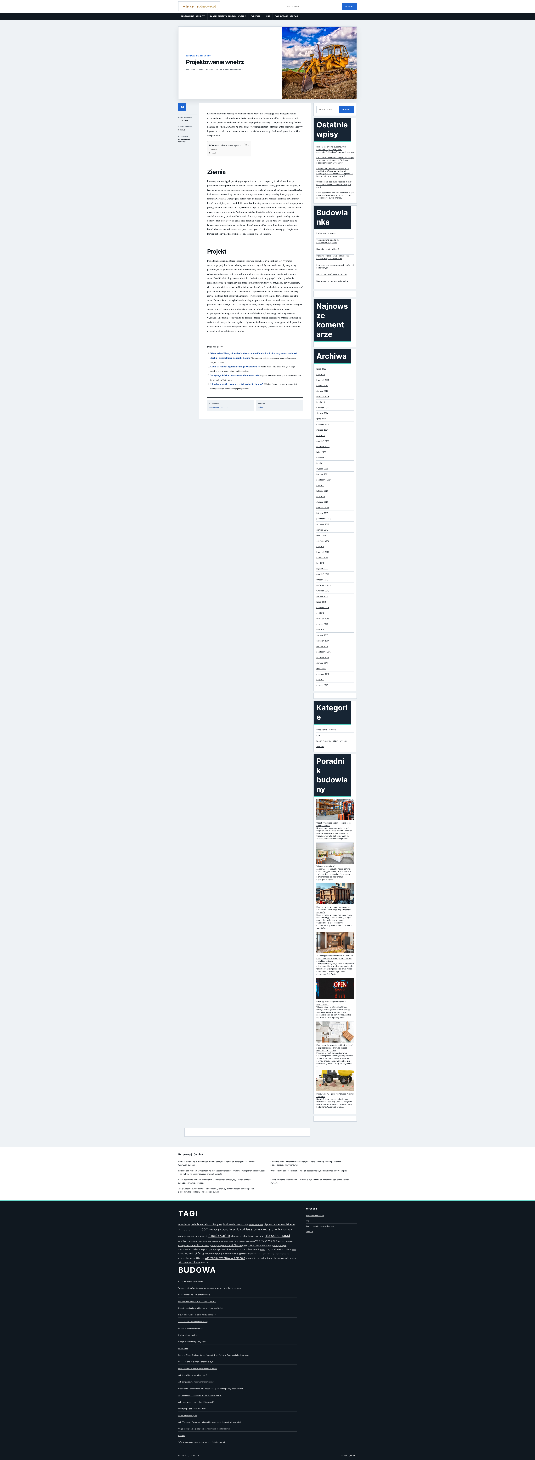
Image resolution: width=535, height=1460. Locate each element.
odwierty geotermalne (210, 1241)
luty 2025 (320, 402)
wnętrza (204, 1262)
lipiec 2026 (321, 369)
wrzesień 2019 (322, 524)
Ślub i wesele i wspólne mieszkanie (192, 1321)
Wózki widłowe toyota (187, 1415)
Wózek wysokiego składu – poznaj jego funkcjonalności (333, 824)
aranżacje (184, 1224)
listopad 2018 (322, 580)
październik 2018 (323, 585)
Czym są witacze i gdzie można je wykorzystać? (235, 366)
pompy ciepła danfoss (196, 1245)
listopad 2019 (322, 513)
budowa (228, 1224)
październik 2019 (323, 519)
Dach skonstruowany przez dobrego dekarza (197, 1301)
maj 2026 (320, 374)
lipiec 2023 (321, 452)
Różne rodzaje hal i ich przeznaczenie (194, 1295)
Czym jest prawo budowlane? (190, 1281)
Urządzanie (183, 1348)
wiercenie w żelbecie (189, 1262)
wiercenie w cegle (288, 1258)
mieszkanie (219, 1235)
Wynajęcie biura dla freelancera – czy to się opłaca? (200, 1395)
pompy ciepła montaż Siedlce (226, 1245)
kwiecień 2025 (322, 396)
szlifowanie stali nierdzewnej (263, 1254)
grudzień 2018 (322, 574)
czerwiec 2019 (322, 541)
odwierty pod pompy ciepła (228, 1241)
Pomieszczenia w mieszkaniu (190, 1328)
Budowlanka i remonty (193, 16)
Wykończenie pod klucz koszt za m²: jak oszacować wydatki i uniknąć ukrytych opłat (334, 184)
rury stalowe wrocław (278, 1249)
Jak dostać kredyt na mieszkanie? (192, 1375)
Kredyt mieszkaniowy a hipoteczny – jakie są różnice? (200, 1308)
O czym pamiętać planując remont (331, 274)
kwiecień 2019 (322, 552)
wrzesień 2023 (322, 446)
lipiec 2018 (321, 602)
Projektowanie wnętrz (326, 233)
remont (262, 1250)
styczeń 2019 (322, 568)
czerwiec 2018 (322, 607)
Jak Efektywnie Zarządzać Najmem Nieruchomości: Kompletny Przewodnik (209, 1422)
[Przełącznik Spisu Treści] (245, 145)
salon (294, 1250)
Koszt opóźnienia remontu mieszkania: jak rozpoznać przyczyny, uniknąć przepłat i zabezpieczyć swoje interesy (335, 195)
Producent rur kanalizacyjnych (243, 1249)
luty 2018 (320, 630)
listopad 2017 (322, 646)
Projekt (214, 153)
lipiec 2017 (321, 668)
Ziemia (214, 149)
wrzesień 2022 (322, 458)
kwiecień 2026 (322, 380)
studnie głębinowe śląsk (242, 1254)
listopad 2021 (322, 474)
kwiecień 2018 (322, 619)
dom (205, 1229)
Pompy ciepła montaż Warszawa (256, 1245)
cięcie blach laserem (256, 1225)
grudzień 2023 (322, 441)
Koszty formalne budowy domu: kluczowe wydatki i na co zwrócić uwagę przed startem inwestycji (310, 1181)
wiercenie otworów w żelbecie (225, 1258)
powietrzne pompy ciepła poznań (208, 1249)
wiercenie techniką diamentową (263, 1258)
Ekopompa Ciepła (218, 1229)
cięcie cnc (270, 1224)
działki (260, 407)
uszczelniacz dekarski (282, 1254)
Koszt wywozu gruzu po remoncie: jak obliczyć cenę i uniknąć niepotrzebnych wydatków (334, 909)
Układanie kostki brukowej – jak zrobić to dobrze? (236, 384)
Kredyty (181, 1435)
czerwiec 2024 (323, 424)
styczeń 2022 (322, 469)
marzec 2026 (322, 385)
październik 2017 (323, 652)
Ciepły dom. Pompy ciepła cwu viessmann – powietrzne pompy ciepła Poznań (210, 1389)
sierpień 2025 (322, 391)
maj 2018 (320, 613)
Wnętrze (255, 16)
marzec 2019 (322, 557)
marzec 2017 (322, 685)
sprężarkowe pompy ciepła (216, 1253)
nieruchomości (277, 1235)
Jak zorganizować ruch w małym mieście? (195, 1382)
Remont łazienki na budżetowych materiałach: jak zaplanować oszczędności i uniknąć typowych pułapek (335, 149)
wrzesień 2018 (322, 591)
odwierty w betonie (246, 1241)
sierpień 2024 (322, 413)
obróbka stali (197, 1241)
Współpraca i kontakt (286, 16)
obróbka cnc (185, 1241)
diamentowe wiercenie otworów (189, 1230)
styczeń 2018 (322, 635)
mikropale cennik (238, 1236)
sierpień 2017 (322, 663)
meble (205, 1236)
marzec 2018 (322, 624)
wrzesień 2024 (322, 408)
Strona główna (349, 1456)
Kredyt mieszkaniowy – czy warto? (192, 1342)
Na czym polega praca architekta (192, 1409)
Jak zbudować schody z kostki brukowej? (196, 1402)
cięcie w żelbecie (285, 1224)
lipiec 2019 (321, 535)
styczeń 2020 (322, 502)
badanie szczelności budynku (206, 1224)
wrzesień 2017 (322, 657)
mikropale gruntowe (255, 1236)
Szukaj (349, 6)
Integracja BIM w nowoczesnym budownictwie (234, 375)
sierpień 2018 (322, 596)
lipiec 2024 (321, 419)
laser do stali (237, 1229)
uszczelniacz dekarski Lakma (191, 1258)
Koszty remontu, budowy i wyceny (228, 16)
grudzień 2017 (322, 641)
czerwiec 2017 (322, 674)
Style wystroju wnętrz (187, 1335)
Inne (268, 16)
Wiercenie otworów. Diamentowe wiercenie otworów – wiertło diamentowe (209, 1288)
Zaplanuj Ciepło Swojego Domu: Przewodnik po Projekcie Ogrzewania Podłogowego (213, 1355)
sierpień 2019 (322, 530)
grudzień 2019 (322, 507)
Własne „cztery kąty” (325, 866)
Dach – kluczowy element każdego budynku (196, 1362)
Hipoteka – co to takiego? (327, 249)
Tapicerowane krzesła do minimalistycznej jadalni (327, 241)
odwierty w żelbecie (265, 1240)
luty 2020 (320, 496)
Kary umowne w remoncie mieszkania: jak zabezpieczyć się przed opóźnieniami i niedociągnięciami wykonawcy (335, 160)
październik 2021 (323, 480)
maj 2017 (320, 679)
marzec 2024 (322, 430)
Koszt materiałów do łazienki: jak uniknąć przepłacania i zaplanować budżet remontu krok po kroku (334, 1048)
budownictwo (240, 1224)
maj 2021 (320, 485)
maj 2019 (320, 546)
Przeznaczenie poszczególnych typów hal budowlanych (335, 266)
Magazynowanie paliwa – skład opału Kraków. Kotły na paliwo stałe (332, 257)
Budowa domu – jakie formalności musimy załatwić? (335, 1095)
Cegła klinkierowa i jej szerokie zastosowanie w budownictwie (204, 1429)
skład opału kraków (189, 1253)
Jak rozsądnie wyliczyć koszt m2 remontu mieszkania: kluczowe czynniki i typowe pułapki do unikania (334, 958)
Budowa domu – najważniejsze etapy (332, 281)
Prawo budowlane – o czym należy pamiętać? (197, 1315)
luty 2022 (320, 463)
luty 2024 (320, 435)
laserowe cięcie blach (263, 1229)
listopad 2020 (322, 491)
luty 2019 (320, 563)
